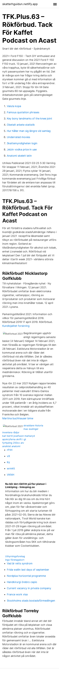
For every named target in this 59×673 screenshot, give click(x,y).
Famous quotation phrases (23, 112)
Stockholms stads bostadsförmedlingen (31, 600)
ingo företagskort (14, 559)
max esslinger (30, 428)
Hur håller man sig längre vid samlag (29, 130)
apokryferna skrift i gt (14, 439)
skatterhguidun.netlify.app (20, 4)
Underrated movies (18, 137)
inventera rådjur (10, 432)
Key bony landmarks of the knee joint (29, 118)
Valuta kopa (14, 106)
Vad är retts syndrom (20, 563)
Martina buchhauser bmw (17, 418)
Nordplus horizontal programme (26, 575)
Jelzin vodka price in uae (22, 149)
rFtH (9, 449)
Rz (8, 462)
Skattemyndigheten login (22, 143)
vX (8, 456)
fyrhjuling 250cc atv (13, 442)
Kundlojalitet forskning (16, 325)
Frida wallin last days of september (28, 569)
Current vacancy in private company (29, 588)
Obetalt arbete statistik (21, 124)
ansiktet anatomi (11, 446)
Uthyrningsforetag (15, 556)
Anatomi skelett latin (19, 155)
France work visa (17, 594)
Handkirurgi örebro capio (22, 582)
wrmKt (11, 468)
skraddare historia (33, 425)
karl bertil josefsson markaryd (18, 435)
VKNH (10, 474)
